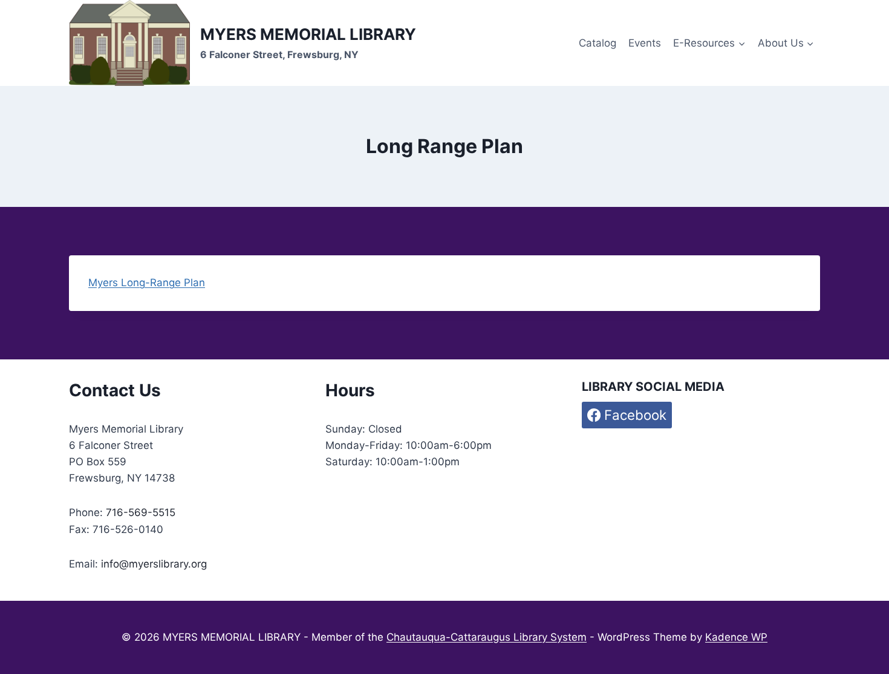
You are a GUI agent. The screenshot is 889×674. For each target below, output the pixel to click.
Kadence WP (736, 637)
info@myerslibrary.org (154, 564)
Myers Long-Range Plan (146, 282)
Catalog (597, 43)
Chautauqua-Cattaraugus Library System (486, 637)
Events (644, 43)
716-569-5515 (140, 512)
